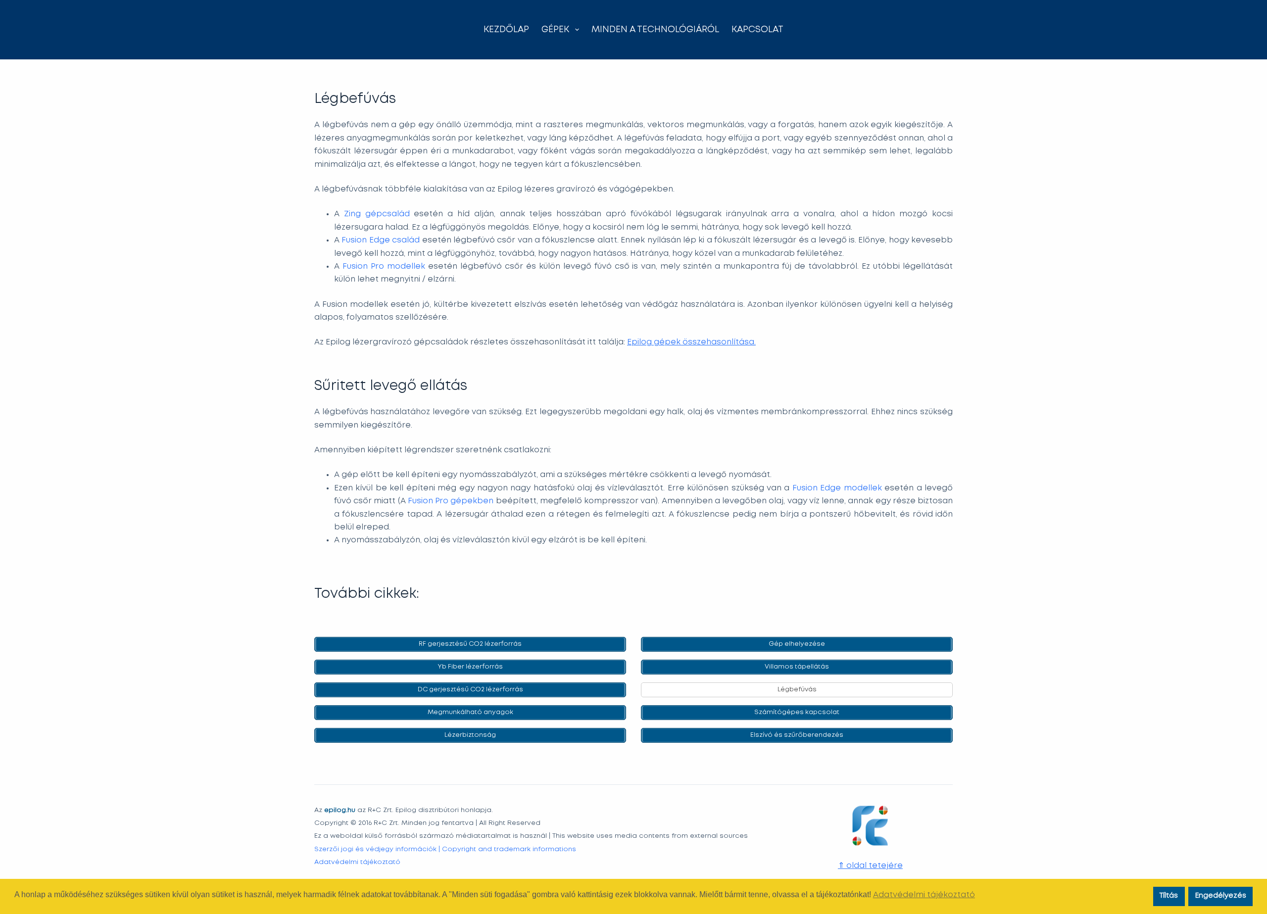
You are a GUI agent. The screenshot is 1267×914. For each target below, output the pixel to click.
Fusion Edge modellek (837, 488)
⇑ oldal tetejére (870, 865)
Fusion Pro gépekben (450, 501)
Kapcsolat (757, 30)
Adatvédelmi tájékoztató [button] (924, 895)
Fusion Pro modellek (383, 266)
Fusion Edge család (380, 240)
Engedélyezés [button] (1220, 896)
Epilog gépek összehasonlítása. (691, 342)
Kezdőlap (506, 30)
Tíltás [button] (1169, 896)
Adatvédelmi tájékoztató (357, 862)
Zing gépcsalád (377, 214)
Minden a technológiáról (655, 30)
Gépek (555, 30)
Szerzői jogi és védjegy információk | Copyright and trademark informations (445, 849)
